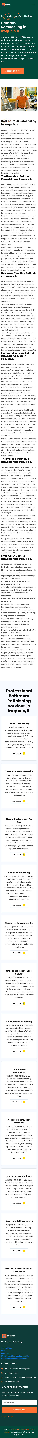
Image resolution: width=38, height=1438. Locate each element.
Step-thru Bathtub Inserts (19, 1221)
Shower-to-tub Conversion (19, 923)
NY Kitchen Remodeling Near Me (14, 1359)
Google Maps (6, 1348)
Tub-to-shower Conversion (19, 771)
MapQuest (5, 1353)
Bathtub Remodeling (19, 872)
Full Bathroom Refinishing (19, 1021)
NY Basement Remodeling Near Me (15, 1356)
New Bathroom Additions (19, 1176)
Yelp (3, 1351)
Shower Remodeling (19, 723)
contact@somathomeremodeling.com (20, 1377)
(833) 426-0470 (13, 71)
